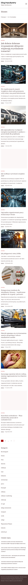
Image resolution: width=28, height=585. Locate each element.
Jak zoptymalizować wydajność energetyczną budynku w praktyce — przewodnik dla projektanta (13, 132)
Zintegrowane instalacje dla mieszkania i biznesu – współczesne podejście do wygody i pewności (13, 292)
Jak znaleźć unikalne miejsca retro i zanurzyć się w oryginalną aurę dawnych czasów (13, 568)
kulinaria (3, 475)
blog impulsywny (8, 3)
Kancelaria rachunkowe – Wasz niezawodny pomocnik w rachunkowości (11, 418)
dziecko (3, 463)
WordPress (19, 580)
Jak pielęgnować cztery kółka (11, 254)
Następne (14, 441)
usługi (2, 520)
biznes (3, 40)
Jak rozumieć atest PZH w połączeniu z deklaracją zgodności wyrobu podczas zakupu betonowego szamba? (13, 549)
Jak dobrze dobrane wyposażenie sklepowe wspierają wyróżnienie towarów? (12, 47)
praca (2, 484)
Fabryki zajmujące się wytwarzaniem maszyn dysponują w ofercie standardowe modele (13, 335)
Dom (2, 459)
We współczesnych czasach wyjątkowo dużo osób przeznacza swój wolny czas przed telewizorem (13, 91)
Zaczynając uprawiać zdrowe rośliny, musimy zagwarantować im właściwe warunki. (13, 376)
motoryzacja (4, 480)
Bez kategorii (4, 451)
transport (3, 512)
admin (2, 61)
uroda (2, 516)
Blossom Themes (5, 580)
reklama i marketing (6, 496)
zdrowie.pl (4, 532)
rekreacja (3, 500)
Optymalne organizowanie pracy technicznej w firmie (12, 214)
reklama (3, 492)
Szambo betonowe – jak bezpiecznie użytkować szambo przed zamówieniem (13, 556)
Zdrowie (3, 528)
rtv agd (3, 504)
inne (2, 471)
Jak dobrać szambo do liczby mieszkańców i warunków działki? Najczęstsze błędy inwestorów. (13, 542)
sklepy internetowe (6, 508)
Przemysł (3, 488)
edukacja (3, 467)
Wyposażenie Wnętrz (6, 524)
